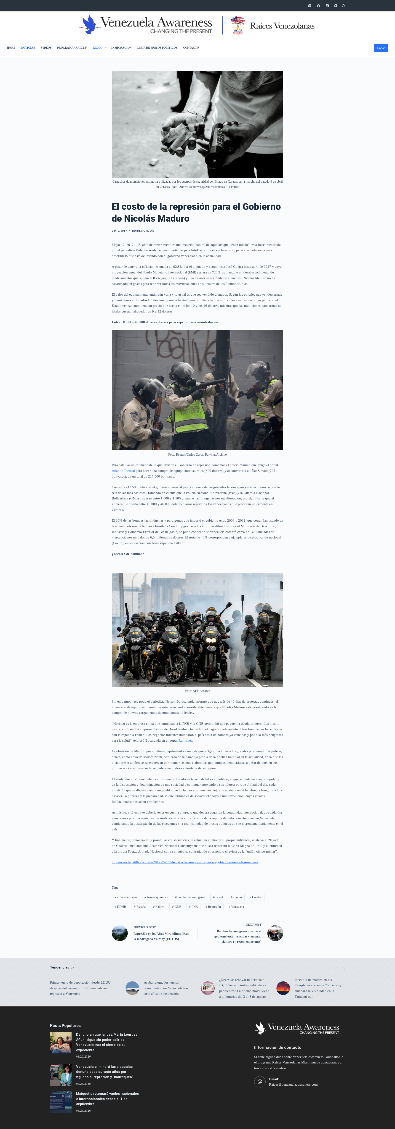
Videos (46, 47)
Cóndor (256, 897)
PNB (193, 906)
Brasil (218, 897)
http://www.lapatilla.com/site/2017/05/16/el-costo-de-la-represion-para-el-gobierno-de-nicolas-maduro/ (185, 862)
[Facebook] (318, 5)
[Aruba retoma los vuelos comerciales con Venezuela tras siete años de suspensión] (132, 988)
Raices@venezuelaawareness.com (293, 1084)
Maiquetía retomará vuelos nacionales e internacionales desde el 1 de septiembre (107, 1099)
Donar (381, 48)
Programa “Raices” (72, 47)
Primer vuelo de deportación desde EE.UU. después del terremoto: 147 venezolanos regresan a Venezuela (81, 988)
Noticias (28, 47)
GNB (176, 906)
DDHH (97, 47)
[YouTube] (335, 5)
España (140, 906)
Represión (213, 906)
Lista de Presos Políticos (157, 47)
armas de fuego (126, 897)
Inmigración (121, 47)
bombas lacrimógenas (190, 897)
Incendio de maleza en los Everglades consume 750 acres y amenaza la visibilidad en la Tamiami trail (318, 988)
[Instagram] (309, 5)
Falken (158, 906)
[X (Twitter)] (327, 5)
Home (11, 47)
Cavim (236, 897)
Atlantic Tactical (123, 471)
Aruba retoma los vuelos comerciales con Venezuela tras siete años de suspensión (166, 988)
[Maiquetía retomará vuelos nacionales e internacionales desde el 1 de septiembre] (61, 1102)
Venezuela (236, 906)
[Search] (343, 5)
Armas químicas (156, 897)
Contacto (191, 47)
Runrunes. (186, 740)
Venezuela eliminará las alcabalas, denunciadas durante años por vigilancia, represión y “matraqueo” (104, 1072)
